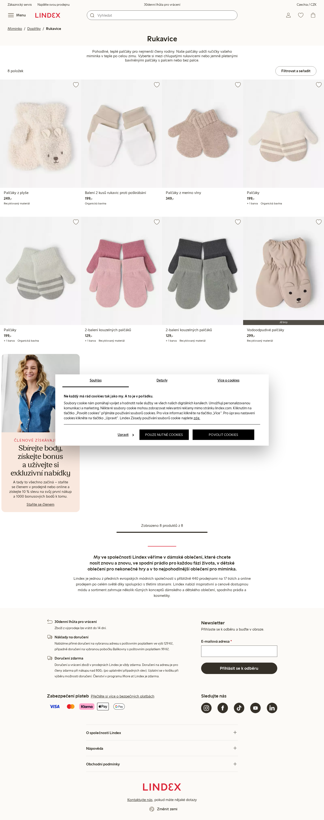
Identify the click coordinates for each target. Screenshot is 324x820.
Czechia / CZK (306, 5)
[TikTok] (239, 708)
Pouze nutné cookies (164, 435)
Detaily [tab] (162, 380)
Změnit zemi (167, 809)
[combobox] (162, 15)
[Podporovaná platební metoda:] (123, 707)
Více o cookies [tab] (228, 380)
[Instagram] (206, 708)
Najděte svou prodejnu (53, 5)
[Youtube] (255, 708)
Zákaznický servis (20, 5)
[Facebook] (223, 708)
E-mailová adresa (216, 641)
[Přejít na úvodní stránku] (47, 15)
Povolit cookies (223, 435)
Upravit (123, 435)
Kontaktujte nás (140, 799)
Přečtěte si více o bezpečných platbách (122, 696)
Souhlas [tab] (96, 380)
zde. (197, 418)
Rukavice (53, 28)
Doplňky (34, 28)
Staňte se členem (40, 504)
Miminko (15, 28)
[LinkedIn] (272, 708)
